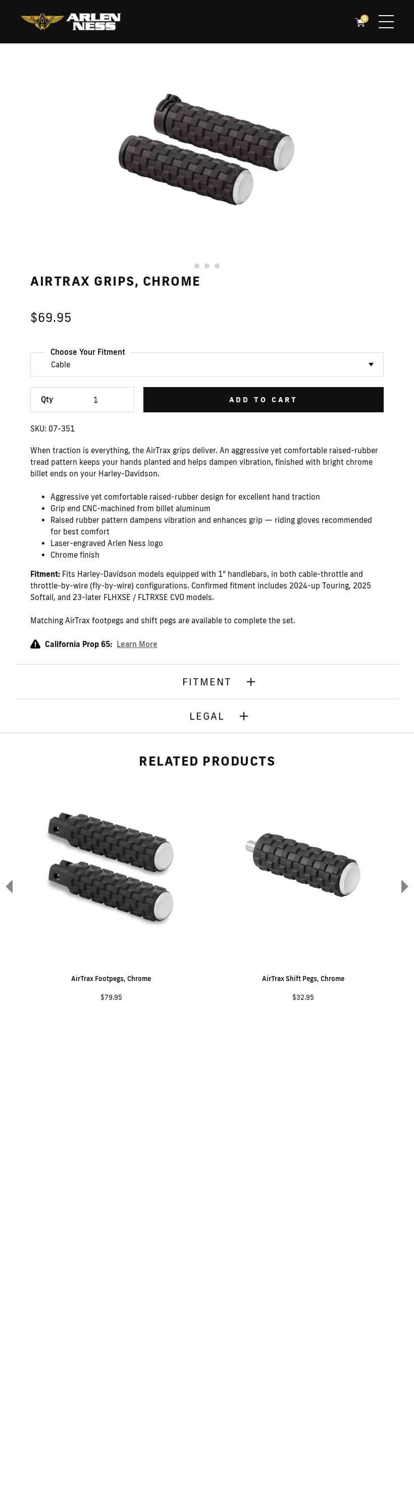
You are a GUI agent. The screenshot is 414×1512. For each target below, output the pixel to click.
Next (406, 886)
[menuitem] (70, 23)
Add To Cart (263, 399)
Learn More (137, 644)
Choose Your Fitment (87, 352)
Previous (8, 886)
